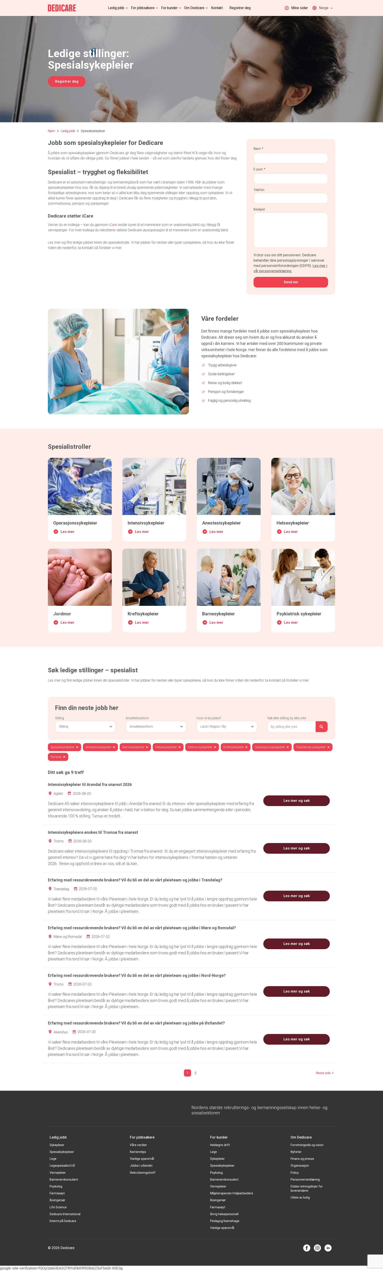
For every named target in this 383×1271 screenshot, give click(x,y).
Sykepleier (57, 1145)
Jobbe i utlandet (141, 1165)
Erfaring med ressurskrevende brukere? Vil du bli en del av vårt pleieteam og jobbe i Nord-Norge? (137, 975)
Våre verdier (138, 1145)
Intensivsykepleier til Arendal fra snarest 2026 (90, 784)
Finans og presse (302, 1158)
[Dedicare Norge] (62, 8)
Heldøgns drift (220, 1145)
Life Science (58, 1207)
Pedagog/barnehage (224, 1221)
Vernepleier (58, 1172)
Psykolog (56, 1186)
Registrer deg (240, 8)
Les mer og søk (296, 801)
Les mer (67, 532)
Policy (295, 1172)
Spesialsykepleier (62, 1152)
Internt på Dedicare (63, 1221)
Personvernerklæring (305, 1179)
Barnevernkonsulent (64, 1179)
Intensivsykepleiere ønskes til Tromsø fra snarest (93, 832)
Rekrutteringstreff (143, 1172)
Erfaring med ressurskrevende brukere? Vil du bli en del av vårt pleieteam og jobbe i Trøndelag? (135, 880)
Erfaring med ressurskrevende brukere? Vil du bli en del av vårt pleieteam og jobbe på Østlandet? (136, 1023)
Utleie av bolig (300, 1197)
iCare (113, 225)
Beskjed (259, 209)
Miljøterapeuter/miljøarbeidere (231, 1193)
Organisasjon (300, 1165)
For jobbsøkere (142, 8)
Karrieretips (138, 1152)
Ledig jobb (116, 8)
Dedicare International (65, 1214)
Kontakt (217, 8)
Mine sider (299, 8)
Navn (257, 148)
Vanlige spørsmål (142, 1158)
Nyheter (296, 1152)
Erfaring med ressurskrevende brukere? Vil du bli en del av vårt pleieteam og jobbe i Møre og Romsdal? (142, 927)
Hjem (51, 131)
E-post (258, 169)
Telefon (259, 190)
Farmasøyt (57, 1193)
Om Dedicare (194, 8)
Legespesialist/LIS (62, 1165)
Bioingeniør (57, 1200)
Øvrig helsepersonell (224, 1214)
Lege (53, 1158)
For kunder (169, 8)
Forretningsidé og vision (307, 1145)
